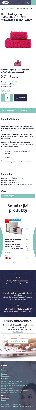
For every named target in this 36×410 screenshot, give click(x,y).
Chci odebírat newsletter (18, 341)
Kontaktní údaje (5, 398)
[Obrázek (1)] (18, 62)
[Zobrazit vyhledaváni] (17, 2)
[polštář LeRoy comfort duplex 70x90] (14, 228)
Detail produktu (11, 263)
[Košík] (28, 2)
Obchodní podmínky (7, 389)
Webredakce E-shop (27, 406)
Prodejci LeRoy (5, 376)
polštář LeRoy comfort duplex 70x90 (13, 240)
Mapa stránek (5, 404)
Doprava (3, 370)
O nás (2, 368)
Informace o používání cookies (9, 383)
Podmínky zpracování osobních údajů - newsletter (15, 390)
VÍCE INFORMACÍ (18, 332)
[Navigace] (33, 2)
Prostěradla (12, 8)
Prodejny (3, 400)
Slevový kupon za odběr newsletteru (11, 392)
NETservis (9, 406)
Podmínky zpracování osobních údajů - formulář (14, 381)
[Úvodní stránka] (5, 2)
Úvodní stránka (4, 8)
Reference (4, 374)
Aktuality (3, 372)
